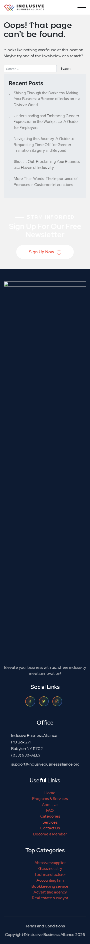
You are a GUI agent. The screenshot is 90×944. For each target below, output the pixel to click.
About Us (50, 804)
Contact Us (50, 828)
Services (50, 822)
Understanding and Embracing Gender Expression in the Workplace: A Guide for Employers (46, 121)
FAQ (50, 810)
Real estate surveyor (50, 898)
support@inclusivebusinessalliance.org (45, 764)
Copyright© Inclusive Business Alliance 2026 (45, 934)
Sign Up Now (42, 252)
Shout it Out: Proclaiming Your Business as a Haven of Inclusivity (47, 164)
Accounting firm (50, 880)
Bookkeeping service (50, 886)
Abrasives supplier (50, 862)
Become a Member (50, 834)
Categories (50, 816)
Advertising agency (50, 892)
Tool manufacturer (50, 874)
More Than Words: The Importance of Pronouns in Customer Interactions (46, 181)
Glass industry (50, 868)
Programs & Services (50, 798)
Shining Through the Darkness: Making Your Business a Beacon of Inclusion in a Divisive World (47, 98)
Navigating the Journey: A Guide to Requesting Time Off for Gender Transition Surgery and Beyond (44, 144)
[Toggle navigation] (80, 7)
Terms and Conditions (45, 926)
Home (50, 792)
